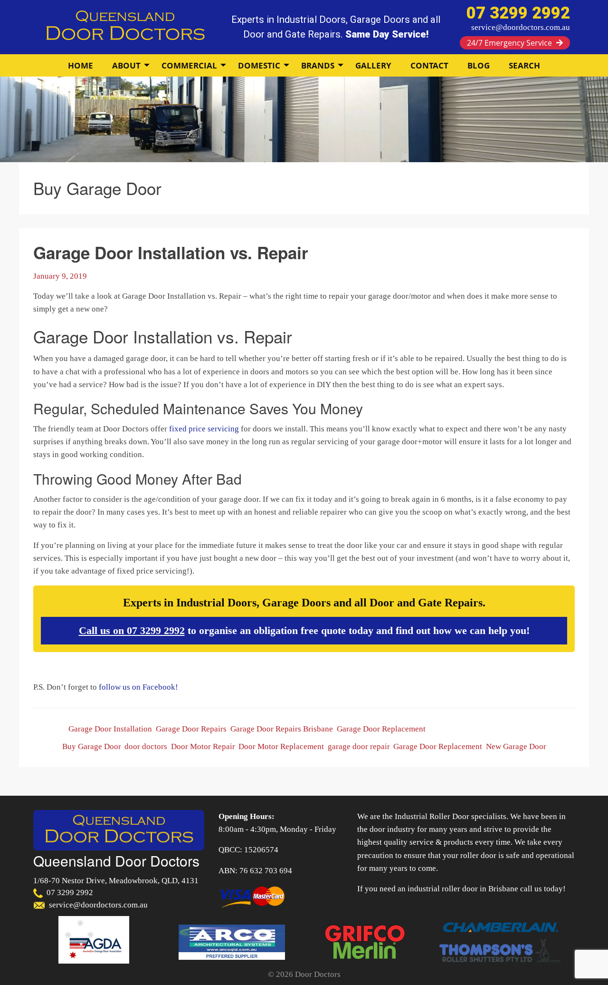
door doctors (145, 746)
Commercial (189, 65)
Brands (317, 65)
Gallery (373, 65)
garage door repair (359, 746)
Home (80, 65)
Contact (429, 65)
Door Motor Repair (203, 746)
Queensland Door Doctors (116, 860)
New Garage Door (516, 746)
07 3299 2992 (156, 630)
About (126, 65)
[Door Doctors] (125, 26)
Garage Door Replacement (381, 728)
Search (524, 65)
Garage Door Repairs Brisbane (281, 728)
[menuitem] (80, 65)
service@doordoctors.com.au (520, 27)
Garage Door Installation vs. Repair (170, 252)
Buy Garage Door (91, 746)
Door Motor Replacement (281, 746)
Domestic (259, 65)
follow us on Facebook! (138, 687)
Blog (478, 65)
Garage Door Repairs (191, 728)
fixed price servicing (204, 428)
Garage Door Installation (110, 728)
